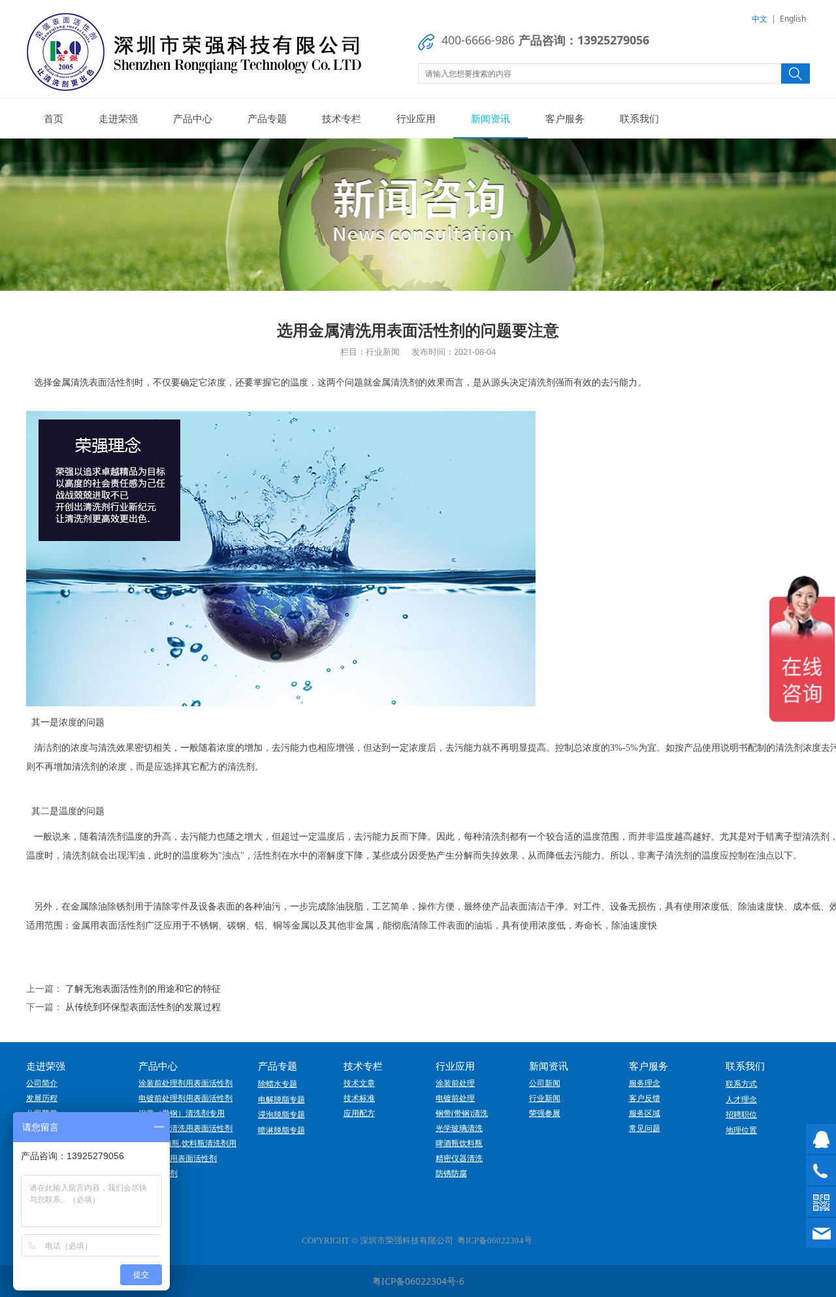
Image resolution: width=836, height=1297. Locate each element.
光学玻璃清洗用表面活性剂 (185, 1128)
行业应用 (416, 118)
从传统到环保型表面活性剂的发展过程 (143, 1006)
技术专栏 (341, 118)
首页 (53, 118)
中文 (759, 18)
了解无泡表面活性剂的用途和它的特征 (143, 988)
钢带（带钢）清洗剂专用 (181, 1113)
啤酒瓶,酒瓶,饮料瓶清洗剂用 (187, 1143)
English (793, 18)
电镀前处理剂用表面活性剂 (185, 1098)
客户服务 (565, 118)
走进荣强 (118, 118)
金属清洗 (70, 382)
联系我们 (639, 118)
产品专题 (267, 118)
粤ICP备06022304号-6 (418, 1281)
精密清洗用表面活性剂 (177, 1158)
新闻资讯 (490, 118)
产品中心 (192, 118)
